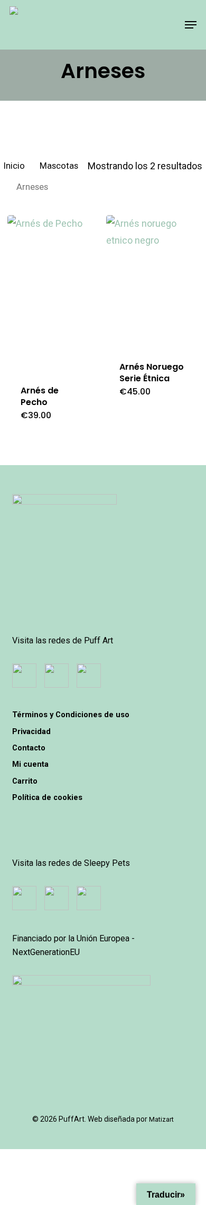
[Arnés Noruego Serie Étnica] (151, 281)
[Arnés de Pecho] (52, 293)
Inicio (14, 166)
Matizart (161, 1119)
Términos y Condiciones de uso (70, 714)
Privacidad (31, 731)
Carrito (25, 781)
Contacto (28, 748)
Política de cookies (47, 797)
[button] (190, 25)
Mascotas (59, 166)
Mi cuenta (30, 764)
